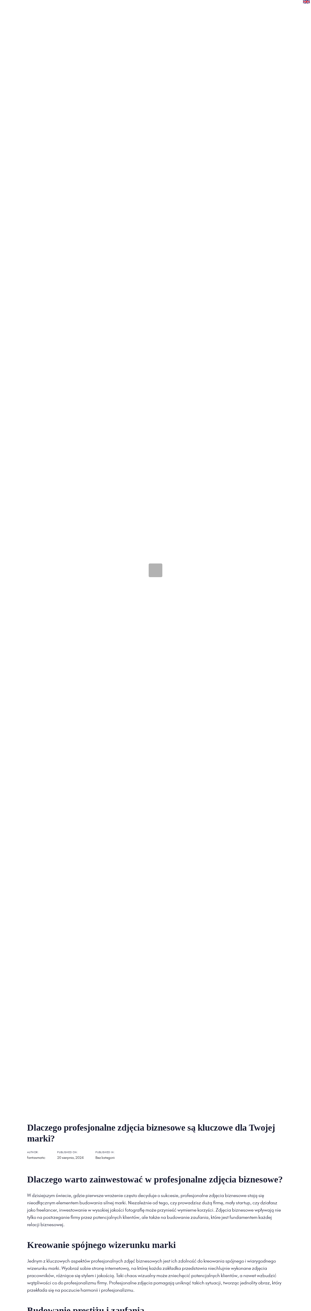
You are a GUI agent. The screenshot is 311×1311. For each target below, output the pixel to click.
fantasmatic (36, 1157)
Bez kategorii (105, 1157)
